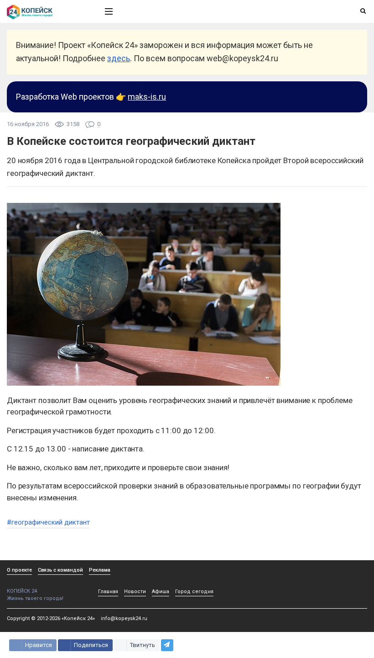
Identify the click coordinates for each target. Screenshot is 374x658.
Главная (108, 591)
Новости (135, 591)
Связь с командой (60, 570)
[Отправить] (167, 645)
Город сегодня (194, 591)
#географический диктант (48, 522)
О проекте (19, 570)
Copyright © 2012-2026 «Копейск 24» (51, 618)
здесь (118, 58)
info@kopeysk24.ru (124, 618)
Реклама (99, 570)
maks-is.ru (147, 96)
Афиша (160, 591)
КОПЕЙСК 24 (22, 591)
